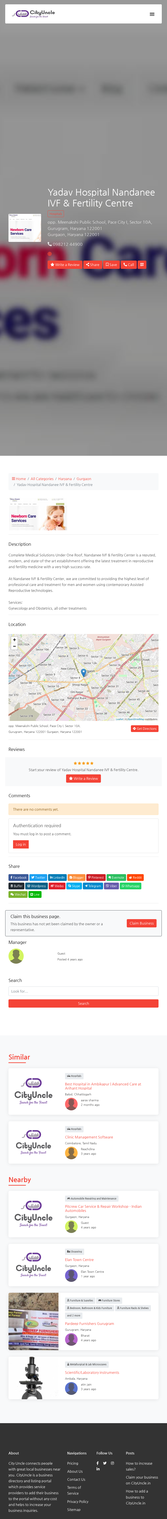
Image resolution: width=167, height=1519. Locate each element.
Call (130, 265)
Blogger (78, 877)
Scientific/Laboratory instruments (92, 1372)
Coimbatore (73, 1143)
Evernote (117, 877)
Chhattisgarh (82, 1094)
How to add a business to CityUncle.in (137, 1497)
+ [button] (14, 639)
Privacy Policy (77, 1501)
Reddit (137, 877)
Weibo (58, 886)
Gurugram (72, 1329)
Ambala (70, 1378)
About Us (75, 1471)
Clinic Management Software (89, 1137)
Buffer (17, 886)
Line (36, 894)
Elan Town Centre (79, 1260)
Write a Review (67, 265)
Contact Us (76, 1479)
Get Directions (146, 728)
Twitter (39, 877)
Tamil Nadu (89, 1143)
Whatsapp (131, 886)
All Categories (42, 479)
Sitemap (74, 1509)
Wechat (20, 894)
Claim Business (142, 923)
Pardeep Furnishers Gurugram (89, 1323)
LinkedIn (59, 877)
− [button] (14, 646)
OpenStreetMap (135, 719)
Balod (68, 1094)
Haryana (65, 479)
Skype (75, 886)
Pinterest (97, 877)
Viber (113, 886)
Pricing (72, 1463)
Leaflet (119, 719)
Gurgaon (84, 479)
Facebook (19, 877)
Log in (21, 844)
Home (20, 479)
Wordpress (38, 886)
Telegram (94, 886)
